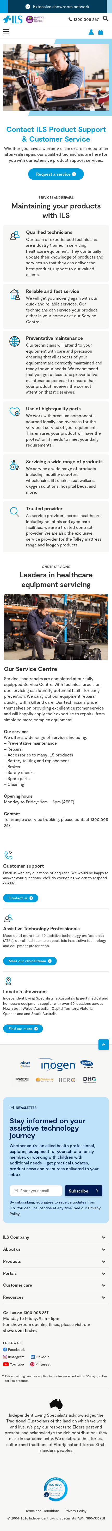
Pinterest (43, 1364)
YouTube (17, 1364)
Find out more (20, 1028)
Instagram (16, 1357)
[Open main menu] (6, 32)
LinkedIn (42, 1357)
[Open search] (106, 19)
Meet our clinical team (27, 961)
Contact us (18, 898)
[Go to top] (103, 1044)
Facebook (16, 1349)
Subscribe (78, 1190)
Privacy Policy (75, 1511)
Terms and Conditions (42, 1511)
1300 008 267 (86, 19)
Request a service (53, 173)
